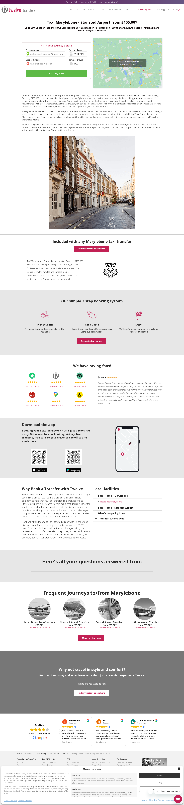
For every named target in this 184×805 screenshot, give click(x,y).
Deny (160, 782)
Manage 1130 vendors (149, 800)
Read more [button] (67, 742)
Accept (160, 775)
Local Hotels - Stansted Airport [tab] (115, 507)
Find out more (32, 386)
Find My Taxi (56, 73)
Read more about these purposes (169, 800)
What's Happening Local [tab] (111, 513)
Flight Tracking (72, 765)
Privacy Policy (97, 765)
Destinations (114, 9)
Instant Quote (144, 9)
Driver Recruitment (124, 762)
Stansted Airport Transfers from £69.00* (52, 753)
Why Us (91, 9)
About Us (79, 9)
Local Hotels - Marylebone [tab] (113, 495)
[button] (179, 769)
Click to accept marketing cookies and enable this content (127, 63)
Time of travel (76, 59)
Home (70, 9)
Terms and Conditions (101, 762)
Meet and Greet (73, 762)
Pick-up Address (33, 50)
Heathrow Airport (49, 762)
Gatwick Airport (48, 765)
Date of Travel (76, 50)
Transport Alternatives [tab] (111, 518)
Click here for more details (39, 628)
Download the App (124, 765)
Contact (128, 9)
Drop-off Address (34, 59)
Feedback (101, 9)
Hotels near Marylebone (111, 501)
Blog (18, 765)
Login (160, 9)
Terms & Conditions (10, 801)
